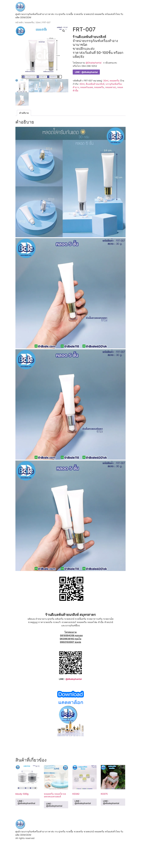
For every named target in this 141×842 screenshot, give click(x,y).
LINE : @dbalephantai (86, 72)
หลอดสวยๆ (110, 87)
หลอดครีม (29, 22)
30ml (38, 22)
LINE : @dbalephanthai (26, 802)
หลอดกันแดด (86, 87)
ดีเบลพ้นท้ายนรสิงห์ (95, 84)
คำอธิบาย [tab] (24, 113)
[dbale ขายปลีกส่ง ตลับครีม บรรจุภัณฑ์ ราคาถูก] (70, 735)
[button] (63, 30)
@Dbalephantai (93, 62)
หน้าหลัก (19, 22)
